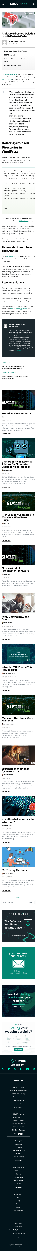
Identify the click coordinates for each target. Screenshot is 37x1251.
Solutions (18, 1107)
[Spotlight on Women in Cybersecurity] (18, 755)
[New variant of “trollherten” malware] (18, 555)
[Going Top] (18, 1239)
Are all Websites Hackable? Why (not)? (18, 821)
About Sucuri (18, 1194)
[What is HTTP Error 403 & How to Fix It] (18, 654)
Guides (18, 1174)
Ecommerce (18, 1144)
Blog (18, 1201)
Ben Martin (8, 470)
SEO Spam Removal (18, 1130)
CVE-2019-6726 (7, 79)
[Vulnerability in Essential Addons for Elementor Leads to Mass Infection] (18, 448)
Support (18, 1161)
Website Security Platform (18, 1090)
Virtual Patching (18, 1157)
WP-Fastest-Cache (11, 74)
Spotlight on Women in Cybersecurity (16, 770)
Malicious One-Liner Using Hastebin (18, 719)
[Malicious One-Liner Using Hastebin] (18, 705)
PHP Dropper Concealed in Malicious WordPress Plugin (18, 517)
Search (31, 902)
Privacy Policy (18, 1226)
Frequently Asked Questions (19, 1233)
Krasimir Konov (9, 724)
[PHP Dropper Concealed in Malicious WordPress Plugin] (18, 501)
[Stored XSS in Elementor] (18, 400)
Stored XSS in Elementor (16, 413)
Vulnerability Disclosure (10, 376)
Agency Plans (18, 1147)
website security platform (18, 309)
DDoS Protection (18, 1114)
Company (18, 1187)
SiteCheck (18, 1171)
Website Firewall (18, 1087)
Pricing (18, 1103)
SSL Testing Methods (14, 870)
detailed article (11, 256)
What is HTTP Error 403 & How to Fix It (17, 668)
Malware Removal (19, 1120)
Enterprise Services (18, 1150)
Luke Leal (7, 523)
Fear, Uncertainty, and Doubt (15, 618)
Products (18, 1080)
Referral (18, 1204)
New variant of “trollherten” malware (15, 569)
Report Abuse (18, 1180)
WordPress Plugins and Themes (12, 368)
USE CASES (18, 1134)
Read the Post (6, 434)
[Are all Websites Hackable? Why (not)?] (18, 806)
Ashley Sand (8, 825)
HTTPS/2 (18, 1154)
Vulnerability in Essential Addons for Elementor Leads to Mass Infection (17, 464)
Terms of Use (18, 1223)
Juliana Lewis (8, 775)
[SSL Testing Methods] (18, 857)
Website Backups (18, 1097)
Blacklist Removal (18, 1127)
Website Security (24, 376)
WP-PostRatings (24, 221)
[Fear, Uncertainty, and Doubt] (18, 603)
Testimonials (18, 1210)
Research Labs (18, 1177)
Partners (18, 1207)
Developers (18, 1141)
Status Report (18, 1184)
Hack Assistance (18, 1100)
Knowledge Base (18, 1168)
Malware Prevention (18, 1124)
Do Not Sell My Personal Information (18, 1230)
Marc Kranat (8, 873)
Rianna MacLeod (9, 673)
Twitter (19, 351)
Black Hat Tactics (7, 366)
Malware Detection (18, 1117)
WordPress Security (8, 378)
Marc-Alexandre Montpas (17, 41)
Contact (18, 1198)
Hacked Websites (19, 366)
